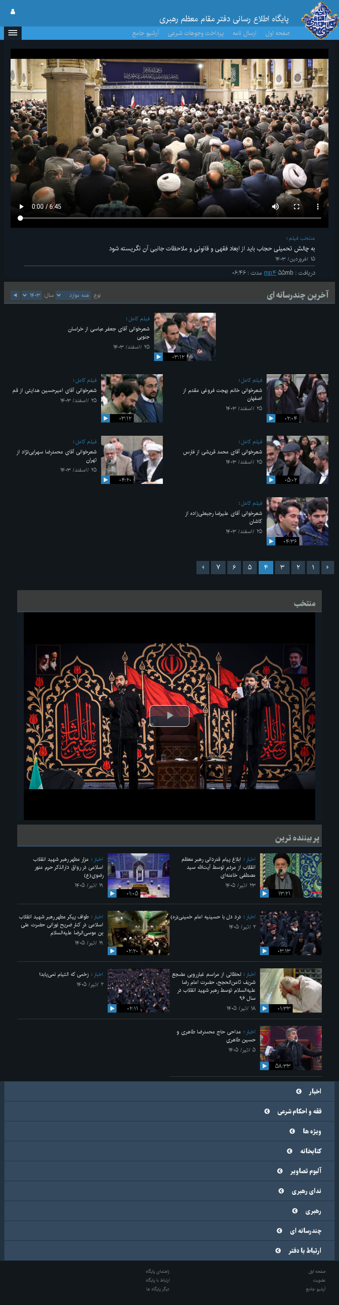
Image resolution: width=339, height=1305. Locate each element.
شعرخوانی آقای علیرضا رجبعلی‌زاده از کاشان (223, 517)
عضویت (319, 1280)
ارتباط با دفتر (305, 1251)
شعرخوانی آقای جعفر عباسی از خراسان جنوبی (109, 333)
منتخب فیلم (302, 238)
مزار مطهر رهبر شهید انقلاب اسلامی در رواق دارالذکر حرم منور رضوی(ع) (68, 867)
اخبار (251, 859)
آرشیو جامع (145, 33)
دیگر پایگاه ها (158, 1289)
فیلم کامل (139, 319)
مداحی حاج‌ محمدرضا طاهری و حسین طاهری (216, 1036)
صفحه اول (277, 33)
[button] (13, 33)
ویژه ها (312, 1131)
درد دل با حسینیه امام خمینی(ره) (205, 917)
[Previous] (327, 567)
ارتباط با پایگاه (158, 1280)
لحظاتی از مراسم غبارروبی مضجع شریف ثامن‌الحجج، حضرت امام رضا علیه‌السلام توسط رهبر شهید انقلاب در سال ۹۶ (214, 986)
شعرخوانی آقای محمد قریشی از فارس (222, 452)
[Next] (202, 567)
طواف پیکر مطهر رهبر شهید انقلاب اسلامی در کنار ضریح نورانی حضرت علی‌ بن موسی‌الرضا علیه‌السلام (61, 925)
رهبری (313, 1211)
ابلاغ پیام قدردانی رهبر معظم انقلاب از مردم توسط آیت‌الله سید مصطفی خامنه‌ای (218, 867)
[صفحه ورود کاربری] (13, 12)
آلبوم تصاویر (305, 1171)
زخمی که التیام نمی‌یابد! (64, 974)
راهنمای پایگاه (158, 1271)
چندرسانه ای (305, 1231)
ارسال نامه (244, 33)
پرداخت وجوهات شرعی (196, 33)
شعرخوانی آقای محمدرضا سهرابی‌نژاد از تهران (56, 456)
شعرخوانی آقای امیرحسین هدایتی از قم (54, 390)
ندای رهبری (306, 1191)
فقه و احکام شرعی (299, 1112)
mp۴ (270, 273)
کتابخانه (310, 1151)
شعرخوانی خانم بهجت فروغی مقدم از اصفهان (222, 394)
